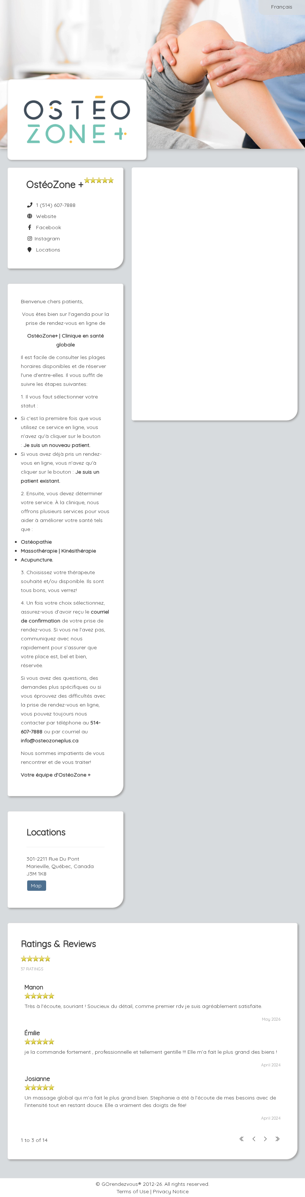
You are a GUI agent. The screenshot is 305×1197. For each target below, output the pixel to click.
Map (36, 885)
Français (281, 6)
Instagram (46, 238)
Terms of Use (132, 1191)
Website (44, 216)
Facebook (47, 227)
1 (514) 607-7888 (56, 205)
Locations (46, 249)
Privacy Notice (171, 1191)
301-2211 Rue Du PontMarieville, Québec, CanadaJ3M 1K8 (60, 866)
